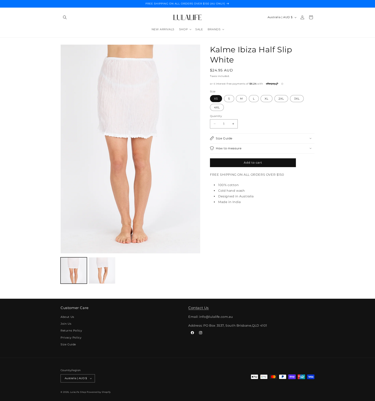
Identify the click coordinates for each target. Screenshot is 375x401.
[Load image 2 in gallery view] (102, 270)
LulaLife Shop (78, 392)
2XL (281, 98)
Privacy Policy (71, 337)
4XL (217, 107)
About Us (67, 317)
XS (216, 98)
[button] (65, 17)
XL (266, 98)
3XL (297, 98)
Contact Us (198, 308)
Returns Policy (71, 330)
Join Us (66, 323)
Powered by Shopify (99, 392)
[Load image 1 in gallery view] (74, 270)
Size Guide (68, 344)
